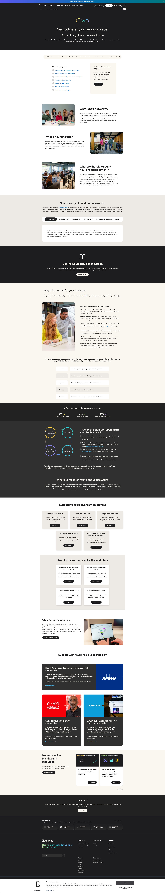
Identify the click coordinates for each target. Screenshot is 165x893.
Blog (109, 849)
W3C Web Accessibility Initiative (94, 446)
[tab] (51, 219)
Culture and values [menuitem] (100, 56)
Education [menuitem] (51, 5)
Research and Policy (112, 853)
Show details (49, 890)
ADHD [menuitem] (47, 56)
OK (125, 882)
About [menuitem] (81, 5)
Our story (80, 862)
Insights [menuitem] (67, 5)
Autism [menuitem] (58, 56)
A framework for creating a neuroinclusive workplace (68, 76)
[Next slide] (121, 789)
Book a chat (98, 84)
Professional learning (83, 845)
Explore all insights (48, 772)
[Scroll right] (120, 57)
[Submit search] (63, 855)
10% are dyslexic (63, 207)
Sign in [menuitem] (115, 5)
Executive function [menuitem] (73, 56)
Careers (80, 864)
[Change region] (124, 9)
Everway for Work (86, 451)
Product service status (98, 862)
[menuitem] (99, 5)
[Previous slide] (118, 789)
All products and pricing (83, 843)
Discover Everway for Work (50, 637)
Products (95, 843)
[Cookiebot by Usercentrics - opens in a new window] (37, 890)
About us (80, 860)
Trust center (80, 872)
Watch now (93, 782)
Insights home (111, 843)
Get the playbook (82, 274)
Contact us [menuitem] (109, 5)
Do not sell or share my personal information (125, 888)
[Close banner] (163, 1)
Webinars (110, 845)
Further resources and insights (63, 90)
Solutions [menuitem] (74, 5)
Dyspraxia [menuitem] (64, 56)
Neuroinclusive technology (62, 83)
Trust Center (118, 821)
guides (40, 9)
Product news (111, 851)
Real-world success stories (62, 86)
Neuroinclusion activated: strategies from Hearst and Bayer (87, 772)
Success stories (111, 847)
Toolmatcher (81, 847)
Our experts (80, 866)
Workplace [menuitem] (59, 5)
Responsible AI (81, 870)
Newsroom (80, 868)
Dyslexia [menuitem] (53, 56)
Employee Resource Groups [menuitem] (113, 56)
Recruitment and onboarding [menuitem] (87, 56)
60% (107, 326)
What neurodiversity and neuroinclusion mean (67, 70)
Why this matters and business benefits (65, 73)
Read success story (50, 685)
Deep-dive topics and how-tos (63, 80)
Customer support (97, 860)
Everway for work (97, 845)
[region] (100, 773)
